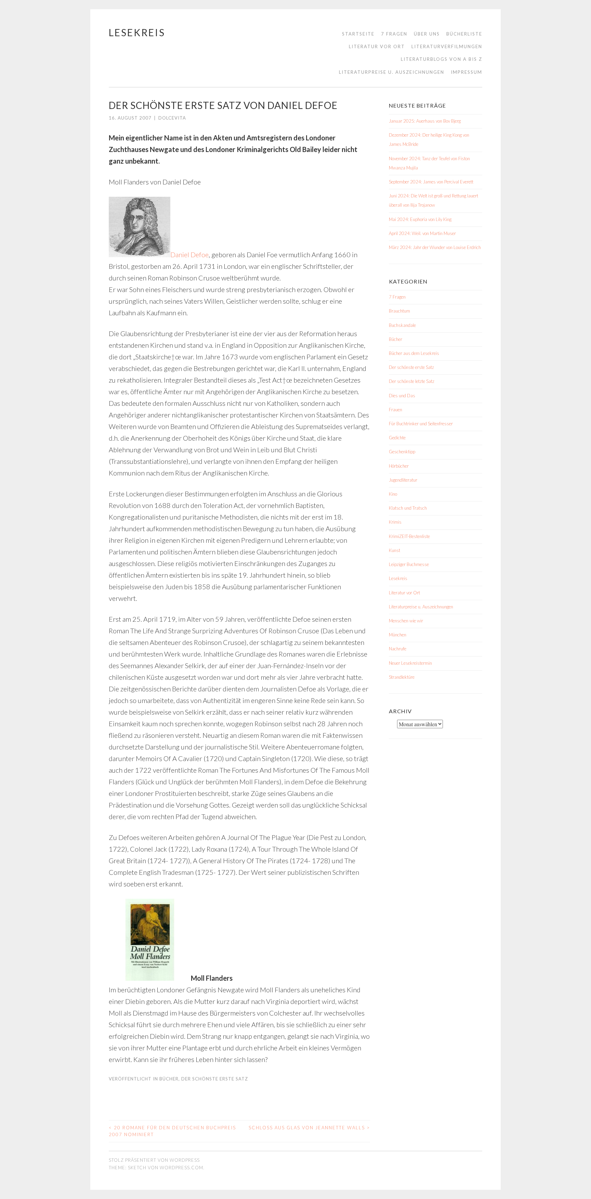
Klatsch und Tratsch (408, 508)
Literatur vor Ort (377, 46)
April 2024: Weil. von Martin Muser (422, 233)
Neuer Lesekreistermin (410, 663)
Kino (393, 494)
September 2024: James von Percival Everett (431, 181)
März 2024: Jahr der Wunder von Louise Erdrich (435, 247)
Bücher (169, 1078)
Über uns (427, 34)
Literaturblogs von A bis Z (441, 59)
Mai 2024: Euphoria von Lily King (420, 219)
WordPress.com (181, 1167)
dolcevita (172, 118)
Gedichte (397, 437)
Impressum (466, 72)
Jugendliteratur (403, 480)
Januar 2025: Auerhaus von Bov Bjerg (425, 121)
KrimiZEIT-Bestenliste (409, 536)
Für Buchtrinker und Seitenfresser (421, 423)
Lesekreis (137, 32)
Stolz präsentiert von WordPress (154, 1160)
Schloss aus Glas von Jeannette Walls (309, 1127)
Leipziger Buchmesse (409, 564)
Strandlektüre (402, 677)
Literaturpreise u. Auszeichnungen (391, 72)
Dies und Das (402, 395)
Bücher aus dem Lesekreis (414, 353)
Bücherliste (464, 34)
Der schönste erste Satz (214, 1078)
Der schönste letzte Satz (411, 381)
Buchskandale (402, 325)
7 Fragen (394, 34)
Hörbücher (399, 466)
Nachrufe (397, 648)
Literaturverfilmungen (446, 46)
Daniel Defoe (189, 254)
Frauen (395, 409)
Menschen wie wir (406, 620)
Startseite (358, 34)
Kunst (394, 550)
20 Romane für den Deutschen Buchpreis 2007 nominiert (172, 1131)
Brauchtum (399, 311)
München (397, 634)
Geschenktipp (402, 451)
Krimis (395, 522)
